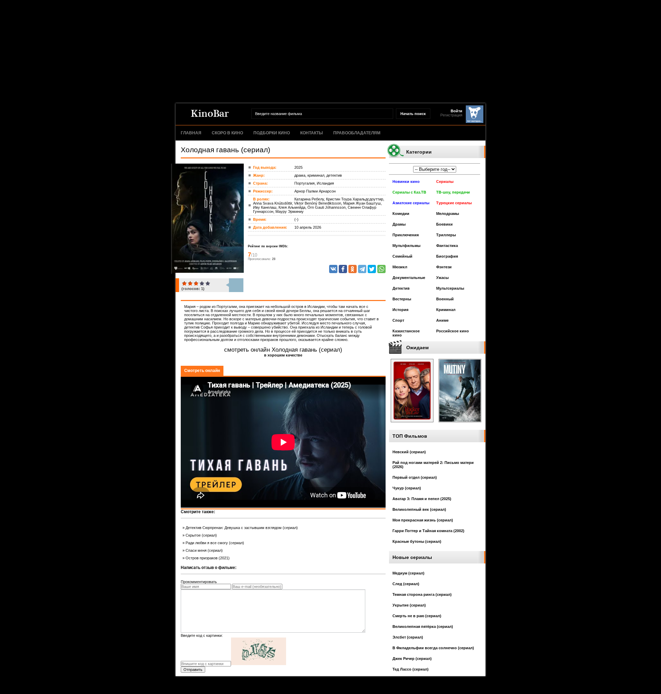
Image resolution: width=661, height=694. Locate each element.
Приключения (405, 235)
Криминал (445, 310)
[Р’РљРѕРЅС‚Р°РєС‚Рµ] (333, 269)
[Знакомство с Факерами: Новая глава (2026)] (412, 424)
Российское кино (452, 331)
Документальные (408, 278)
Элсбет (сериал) (407, 637)
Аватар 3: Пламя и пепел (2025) (421, 499)
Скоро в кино (227, 133)
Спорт (398, 320)
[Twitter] (372, 269)
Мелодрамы (447, 213)
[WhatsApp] (381, 269)
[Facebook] (343, 269)
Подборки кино (271, 133)
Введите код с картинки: (202, 635)
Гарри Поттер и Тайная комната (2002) (428, 531)
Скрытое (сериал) (201, 535)
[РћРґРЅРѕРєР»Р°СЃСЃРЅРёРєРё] (352, 269)
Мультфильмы (406, 246)
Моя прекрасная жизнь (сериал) (422, 520)
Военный (445, 299)
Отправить (192, 669)
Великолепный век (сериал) (419, 509)
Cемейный (402, 256)
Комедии (400, 213)
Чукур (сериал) (406, 488)
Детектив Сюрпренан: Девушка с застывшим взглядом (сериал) (242, 528)
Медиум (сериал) (408, 573)
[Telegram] (362, 269)
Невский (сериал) (409, 452)
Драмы (399, 224)
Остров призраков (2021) (208, 558)
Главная (191, 133)
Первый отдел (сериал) (414, 477)
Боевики (444, 224)
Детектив (401, 288)
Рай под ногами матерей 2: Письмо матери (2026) (433, 464)
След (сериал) (405, 584)
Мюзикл (399, 267)
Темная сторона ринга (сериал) (422, 594)
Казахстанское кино (406, 333)
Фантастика (447, 246)
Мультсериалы (450, 288)
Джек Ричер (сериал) (412, 658)
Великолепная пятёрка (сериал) (422, 626)
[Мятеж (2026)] (460, 424)
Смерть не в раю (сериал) (416, 616)
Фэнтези (444, 267)
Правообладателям (356, 133)
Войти (456, 111)
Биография (447, 256)
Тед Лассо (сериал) (410, 669)
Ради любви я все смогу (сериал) (215, 543)
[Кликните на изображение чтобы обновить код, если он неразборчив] (258, 664)
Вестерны (401, 299)
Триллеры (446, 235)
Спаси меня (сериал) (204, 550)
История (400, 310)
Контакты (311, 133)
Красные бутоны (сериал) (416, 541)
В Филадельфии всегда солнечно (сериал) (433, 648)
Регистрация (451, 115)
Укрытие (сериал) (409, 605)
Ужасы (442, 278)
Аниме (442, 320)
